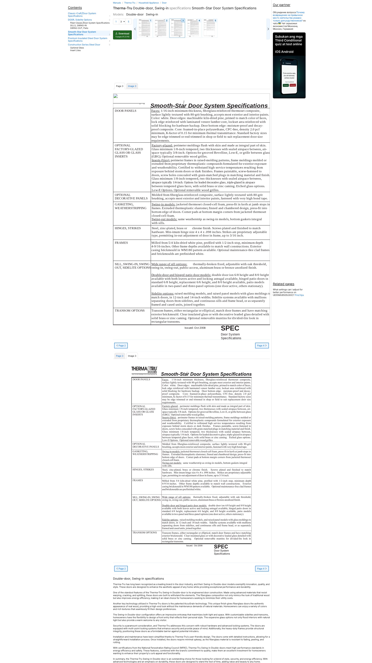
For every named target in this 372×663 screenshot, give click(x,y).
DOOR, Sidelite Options (80, 19)
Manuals (117, 2)
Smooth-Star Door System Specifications (82, 33)
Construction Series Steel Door (84, 44)
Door (164, 2)
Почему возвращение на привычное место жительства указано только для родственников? (289, 16)
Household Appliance (149, 2)
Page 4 (261, 345)
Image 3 (132, 86)
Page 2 (122, 345)
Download (122, 35)
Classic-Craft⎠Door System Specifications (82, 14)
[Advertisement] (191, 61)
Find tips (299, 295)
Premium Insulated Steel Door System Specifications (87, 39)
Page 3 (119, 355)
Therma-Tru (130, 2)
